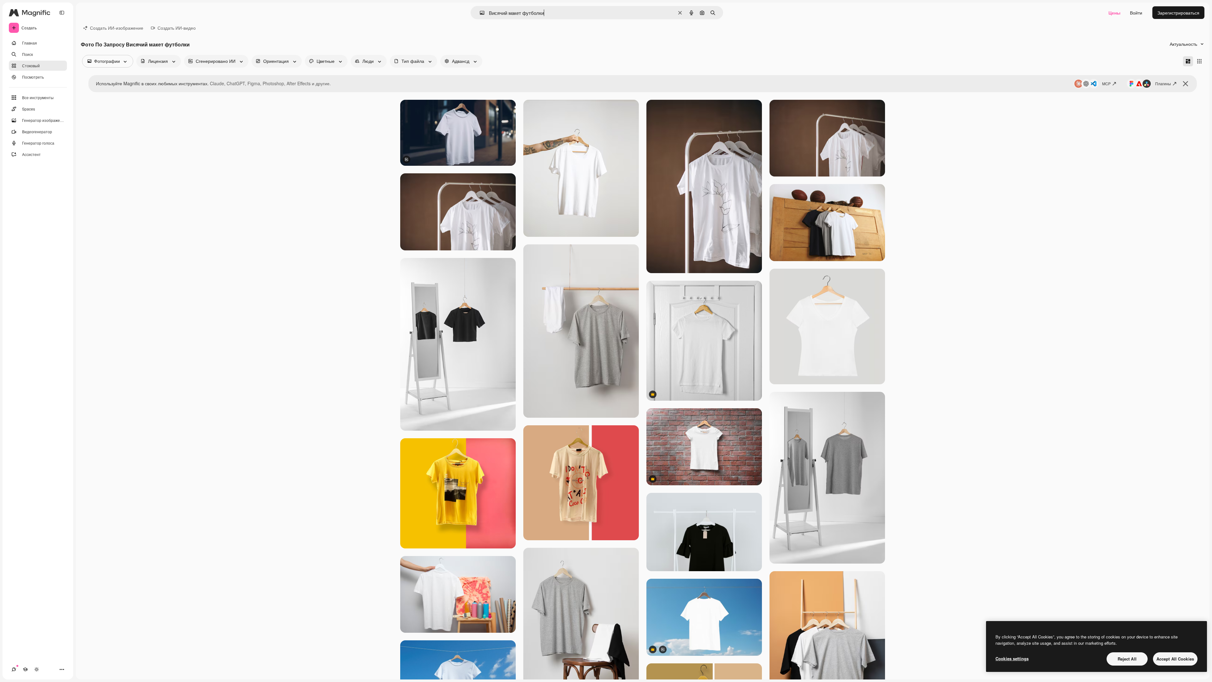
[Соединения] (14, 669)
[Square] (1199, 61)
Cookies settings (1012, 658)
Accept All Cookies (1175, 659)
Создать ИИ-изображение (116, 28)
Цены (1114, 12)
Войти (1136, 12)
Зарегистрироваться (1178, 12)
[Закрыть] (1185, 83)
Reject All (1127, 659)
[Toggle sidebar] (62, 13)
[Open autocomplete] (479, 12)
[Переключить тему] (37, 669)
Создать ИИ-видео (176, 28)
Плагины (1163, 83)
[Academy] (25, 669)
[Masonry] (1188, 61)
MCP (1106, 83)
